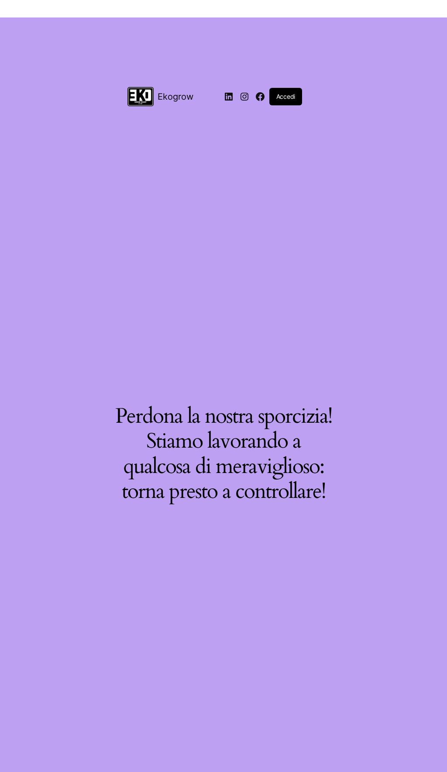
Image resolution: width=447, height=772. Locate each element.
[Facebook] (260, 96)
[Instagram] (244, 96)
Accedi (285, 96)
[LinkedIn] (229, 96)
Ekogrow (175, 96)
